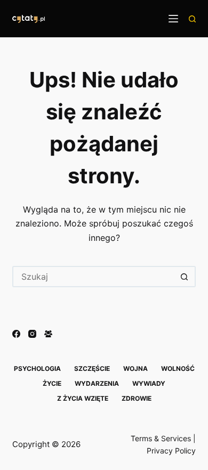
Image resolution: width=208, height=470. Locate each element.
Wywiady (148, 383)
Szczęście (92, 368)
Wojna (135, 368)
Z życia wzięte (82, 398)
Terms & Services (161, 438)
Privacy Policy (171, 450)
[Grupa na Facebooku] (48, 334)
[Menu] (173, 18)
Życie (52, 383)
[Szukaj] (192, 18)
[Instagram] (32, 334)
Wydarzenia (97, 383)
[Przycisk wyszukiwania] (185, 276)
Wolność (178, 368)
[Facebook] (16, 334)
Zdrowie (136, 398)
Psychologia (37, 368)
